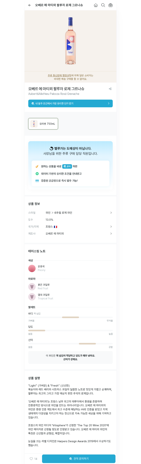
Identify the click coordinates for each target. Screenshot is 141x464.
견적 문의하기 (81, 458)
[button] (33, 459)
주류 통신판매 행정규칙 (59, 75)
